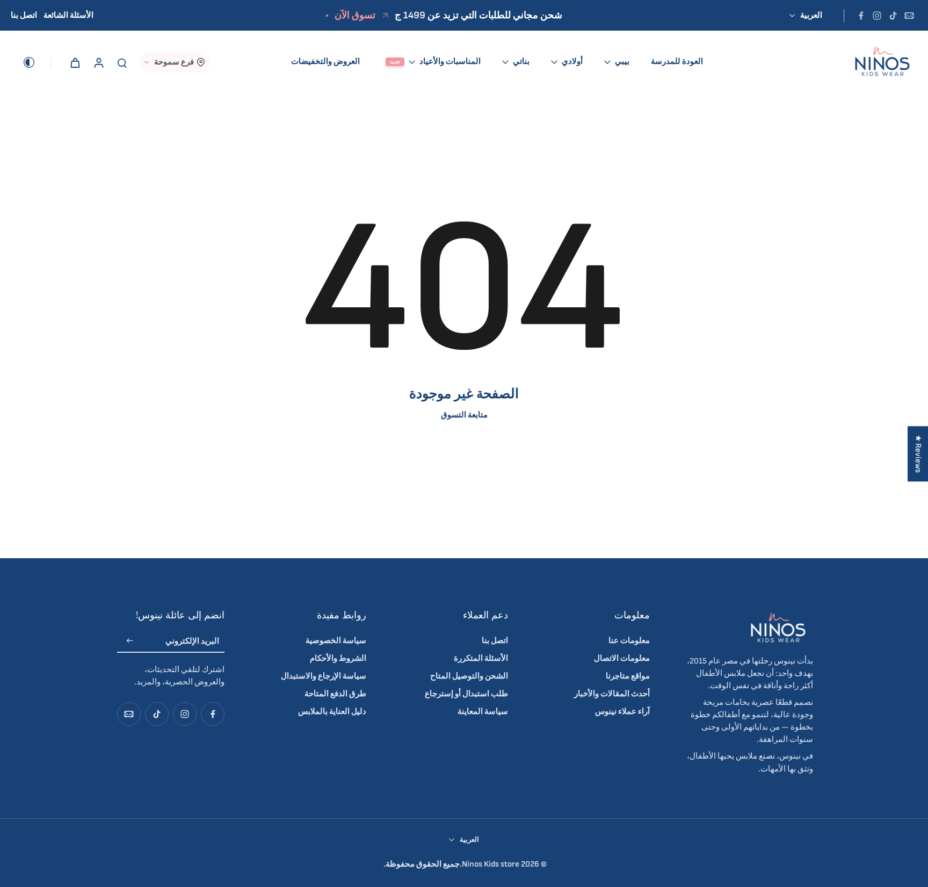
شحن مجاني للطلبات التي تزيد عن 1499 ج (478, 15)
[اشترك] (130, 642)
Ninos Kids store (490, 864)
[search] (122, 62)
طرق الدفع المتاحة (335, 694)
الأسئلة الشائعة (68, 15)
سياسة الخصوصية (336, 641)
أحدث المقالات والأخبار (612, 694)
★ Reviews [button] (918, 454)
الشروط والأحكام (338, 658)
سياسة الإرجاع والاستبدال (323, 676)
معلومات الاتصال (622, 658)
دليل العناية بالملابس (332, 711)
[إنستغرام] (877, 15)
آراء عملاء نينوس (622, 711)
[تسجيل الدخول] (98, 62)
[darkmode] (36, 62)
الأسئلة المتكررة (481, 658)
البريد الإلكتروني (192, 641)
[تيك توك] (893, 15)
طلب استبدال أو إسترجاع (466, 694)
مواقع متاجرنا (628, 676)
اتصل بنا (24, 15)
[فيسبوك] (861, 15)
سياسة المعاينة (483, 711)
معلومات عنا (629, 641)
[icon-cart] (74, 62)
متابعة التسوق (464, 415)
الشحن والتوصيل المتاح (469, 676)
